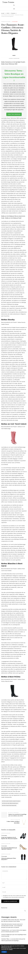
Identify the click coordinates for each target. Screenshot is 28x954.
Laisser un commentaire (14, 58)
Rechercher (4, 907)
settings (10, 949)
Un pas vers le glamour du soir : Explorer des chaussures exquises (9, 838)
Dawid (14, 55)
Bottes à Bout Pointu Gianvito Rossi (11, 801)
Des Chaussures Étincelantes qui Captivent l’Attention (9, 848)
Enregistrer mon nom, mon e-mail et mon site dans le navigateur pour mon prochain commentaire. (14, 896)
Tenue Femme (8, 2)
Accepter (4, 951)
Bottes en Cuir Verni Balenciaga (10, 803)
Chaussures (15, 21)
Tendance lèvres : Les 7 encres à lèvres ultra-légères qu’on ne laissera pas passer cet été (13, 931)
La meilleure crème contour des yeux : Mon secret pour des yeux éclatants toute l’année (13, 920)
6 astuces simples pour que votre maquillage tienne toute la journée (13, 935)
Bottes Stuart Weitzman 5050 (9, 805)
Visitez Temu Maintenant (14, 114)
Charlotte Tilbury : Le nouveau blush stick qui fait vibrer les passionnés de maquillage (13, 939)
